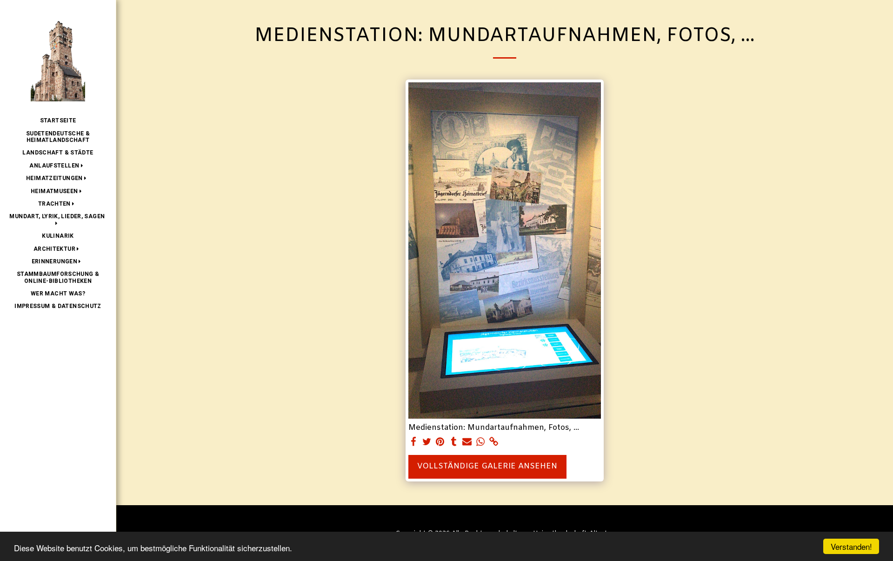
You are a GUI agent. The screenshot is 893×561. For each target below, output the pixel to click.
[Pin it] (440, 442)
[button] (57, 166)
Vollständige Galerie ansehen (487, 466)
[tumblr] (454, 442)
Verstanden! (851, 546)
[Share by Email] (467, 442)
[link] (494, 442)
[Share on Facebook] (413, 442)
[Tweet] (427, 442)
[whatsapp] (481, 442)
